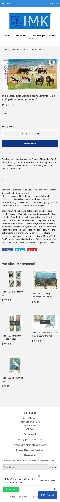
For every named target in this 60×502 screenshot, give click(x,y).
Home (4, 50)
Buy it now (30, 143)
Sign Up (52, 467)
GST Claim (30, 429)
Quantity (6, 113)
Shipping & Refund (47, 480)
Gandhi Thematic (30, 418)
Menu (8, 3)
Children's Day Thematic (30, 422)
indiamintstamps (23, 497)
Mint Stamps (30, 425)
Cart (56, 3)
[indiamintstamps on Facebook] (55, 489)
